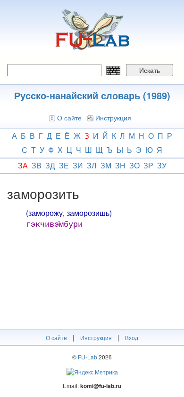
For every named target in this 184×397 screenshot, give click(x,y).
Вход (131, 337)
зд (50, 165)
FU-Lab (87, 357)
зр (148, 165)
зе (64, 165)
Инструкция (113, 117)
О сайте (69, 117)
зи (78, 165)
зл (92, 165)
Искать (149, 70)
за (23, 165)
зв (37, 165)
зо (134, 165)
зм (105, 165)
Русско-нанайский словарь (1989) (92, 95)
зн (120, 165)
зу (162, 165)
